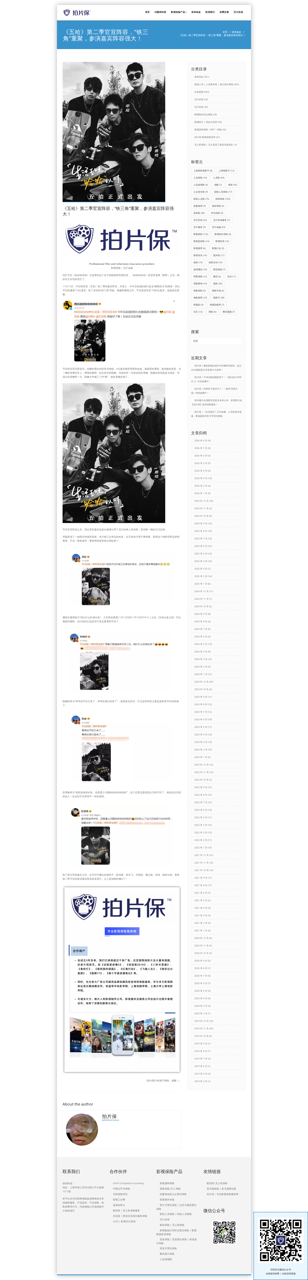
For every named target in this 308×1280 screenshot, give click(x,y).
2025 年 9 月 (200, 523)
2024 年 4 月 (200, 651)
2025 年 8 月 (200, 530)
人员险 (218, 177)
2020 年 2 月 (200, 1013)
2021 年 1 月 (200, 930)
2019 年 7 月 (200, 1058)
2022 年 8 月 (200, 794)
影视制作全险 (167, 1199)
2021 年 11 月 (201, 862)
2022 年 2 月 (200, 840)
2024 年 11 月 (201, 598)
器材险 (199, 212)
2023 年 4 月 (200, 734)
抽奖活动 (215, 262)
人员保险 (200, 177)
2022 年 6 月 (200, 809)
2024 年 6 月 (200, 636)
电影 (217, 283)
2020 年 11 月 (201, 945)
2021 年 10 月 (201, 870)
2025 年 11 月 (201, 508)
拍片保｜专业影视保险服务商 (223, 1194)
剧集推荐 (199, 205)
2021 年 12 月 (201, 855)
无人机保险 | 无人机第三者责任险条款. (214, 144)
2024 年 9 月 (200, 613)
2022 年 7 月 (200, 802)
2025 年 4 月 (200, 561)
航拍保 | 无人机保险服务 (126, 1210)
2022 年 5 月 (200, 817)
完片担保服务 (221, 219)
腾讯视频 (229, 311)
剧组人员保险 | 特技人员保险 (176, 1214)
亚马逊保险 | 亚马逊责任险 (221, 1188)
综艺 (197, 311)
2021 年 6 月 (200, 892)
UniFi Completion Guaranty (128, 1183)
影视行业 (218, 248)
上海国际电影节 (202, 170)
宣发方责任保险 (168, 1248)
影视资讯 (200, 255)
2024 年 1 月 (200, 674)
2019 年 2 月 (200, 1081)
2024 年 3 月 (200, 659)
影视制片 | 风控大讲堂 (205, 121)
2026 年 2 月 (200, 485)
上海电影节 (226, 170)
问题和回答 (160, 11)
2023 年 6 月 (200, 719)
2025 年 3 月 (200, 568)
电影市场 (218, 290)
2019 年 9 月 (200, 1043)
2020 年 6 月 (200, 983)
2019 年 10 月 (201, 1036)
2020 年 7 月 (200, 975)
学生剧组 (217, 212)
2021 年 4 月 (200, 907)
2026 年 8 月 (200, 440)
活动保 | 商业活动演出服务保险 (130, 1215)
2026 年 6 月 (200, 455)
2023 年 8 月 (200, 704)
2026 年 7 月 (200, 448)
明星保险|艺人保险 (170, 1188)
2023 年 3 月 (200, 742)
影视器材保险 (167, 1183)
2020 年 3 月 (200, 1005)
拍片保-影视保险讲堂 (204, 137)
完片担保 (238, 11)
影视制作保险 (222, 234)
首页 (147, 11)
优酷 (218, 184)
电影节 (218, 297)
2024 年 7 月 (200, 628)
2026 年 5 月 (200, 463)
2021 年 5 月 (200, 900)
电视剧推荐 (217, 304)
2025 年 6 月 (200, 546)
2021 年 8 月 (200, 885)
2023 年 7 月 (200, 711)
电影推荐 (200, 297)
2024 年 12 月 (201, 591)
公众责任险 (200, 191)
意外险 (218, 255)
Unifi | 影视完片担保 (124, 1221)
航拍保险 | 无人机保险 (172, 1224)
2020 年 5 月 (200, 990)
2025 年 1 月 (200, 583)
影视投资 (222, 241)
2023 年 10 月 (201, 689)
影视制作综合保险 (203, 114)
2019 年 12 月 (201, 1020)
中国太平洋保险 (121, 1188)
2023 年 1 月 (200, 757)
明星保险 (200, 276)
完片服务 (199, 227)
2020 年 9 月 (200, 960)
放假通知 (200, 269)
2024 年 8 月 (200, 621)
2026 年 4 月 (200, 470)
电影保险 (199, 290)
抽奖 (197, 262)
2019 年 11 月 (201, 1028)
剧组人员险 (201, 198)
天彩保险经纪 (120, 1194)
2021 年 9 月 (200, 877)
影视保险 (200, 234)
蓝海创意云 (119, 1205)
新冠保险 (219, 269)
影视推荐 (199, 248)
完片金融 (218, 227)
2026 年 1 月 (200, 493)
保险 (232, 184)
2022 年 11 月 (201, 772)
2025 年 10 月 (201, 515)
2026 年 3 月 (200, 478)
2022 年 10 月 (201, 779)
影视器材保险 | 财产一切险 (208, 129)
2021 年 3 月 (200, 915)
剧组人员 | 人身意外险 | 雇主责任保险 (213, 84)
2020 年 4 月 (200, 998)
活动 (231, 276)
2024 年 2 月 (200, 666)
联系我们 (210, 11)
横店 (217, 276)
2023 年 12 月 (201, 681)
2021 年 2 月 (200, 922)
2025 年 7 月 (200, 538)
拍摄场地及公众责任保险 (173, 1194)
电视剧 (198, 304)
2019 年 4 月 (200, 1073)
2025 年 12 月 (201, 500)
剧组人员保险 (223, 191)
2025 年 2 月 (200, 576)
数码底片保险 (167, 1253)
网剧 (212, 311)
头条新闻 (198, 91)
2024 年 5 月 (200, 644)
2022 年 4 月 (200, 824)
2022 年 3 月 (200, 832)
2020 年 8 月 (200, 968)
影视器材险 (201, 241)
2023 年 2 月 (200, 749)
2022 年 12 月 (201, 764)
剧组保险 (222, 198)
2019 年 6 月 (200, 1066)
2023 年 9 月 (200, 696)
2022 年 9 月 (200, 787)
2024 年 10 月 (201, 606)
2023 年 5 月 (200, 726)
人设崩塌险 (200, 184)
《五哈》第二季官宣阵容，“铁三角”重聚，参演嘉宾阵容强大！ (118, 211)
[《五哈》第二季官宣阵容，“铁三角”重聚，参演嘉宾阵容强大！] (122, 132)
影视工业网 (119, 1199)
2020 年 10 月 (201, 953)
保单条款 (196, 11)
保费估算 (224, 11)
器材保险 (218, 205)
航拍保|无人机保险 (217, 1183)
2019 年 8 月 (200, 1051)
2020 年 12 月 (201, 938)
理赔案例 (200, 283)
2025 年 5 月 (200, 553)
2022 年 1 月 (200, 847)
